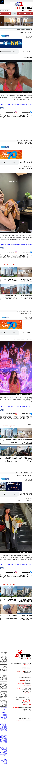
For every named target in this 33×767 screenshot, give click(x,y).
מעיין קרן (5, 761)
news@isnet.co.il (26, 692)
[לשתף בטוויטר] (2, 36)
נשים (6, 703)
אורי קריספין (19, 688)
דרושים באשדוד (3, 731)
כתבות (5, 669)
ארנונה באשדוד (3, 734)
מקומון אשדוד (4, 721)
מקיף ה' (5, 763)
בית (31, 13)
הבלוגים (5, 685)
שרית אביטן (26, 166)
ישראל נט (5, 710)
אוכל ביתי (5, 660)
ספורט (20, 13)
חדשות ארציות (4, 657)
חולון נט (5, 750)
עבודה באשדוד (3, 741)
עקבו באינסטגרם (10, 112)
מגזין (6, 668)
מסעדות (5, 658)
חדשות (26, 13)
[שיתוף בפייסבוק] (7, 36)
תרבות (8, 13)
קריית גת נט (4, 749)
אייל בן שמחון (4, 712)
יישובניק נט (4, 718)
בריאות (5, 694)
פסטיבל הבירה (4, 762)
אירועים (5, 676)
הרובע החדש (4, 760)
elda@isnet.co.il (27, 685)
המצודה (5, 757)
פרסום (5, 751)
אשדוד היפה (4, 678)
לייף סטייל (4, 693)
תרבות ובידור (3, 664)
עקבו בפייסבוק (26, 112)
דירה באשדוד (4, 745)
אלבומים (5, 675)
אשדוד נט (29, 30)
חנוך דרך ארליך (3, 754)
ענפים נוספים (4, 667)
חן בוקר (5, 753)
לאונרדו (5, 759)
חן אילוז (5, 756)
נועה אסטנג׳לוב (26, 337)
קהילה (2, 13)
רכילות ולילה (21, 30)
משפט (5, 695)
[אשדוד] (21, 11)
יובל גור (27, 55)
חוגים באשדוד (4, 733)
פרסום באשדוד (3, 738)
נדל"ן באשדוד (4, 707)
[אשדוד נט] (20, 659)
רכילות (14, 13)
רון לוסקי (27, 498)
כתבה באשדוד (3, 742)
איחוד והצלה (4, 758)
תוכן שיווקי (5, 692)
